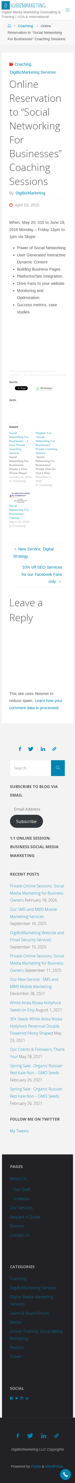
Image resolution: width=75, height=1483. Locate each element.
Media (15, 1322)
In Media (21, 1198)
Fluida (35, 1466)
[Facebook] (20, 749)
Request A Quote (25, 1217)
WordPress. (54, 1466)
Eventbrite (61, 375)
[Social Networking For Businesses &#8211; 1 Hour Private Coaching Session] (22, 457)
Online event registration (21, 371)
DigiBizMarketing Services (33, 72)
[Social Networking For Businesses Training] (20, 497)
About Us (18, 1178)
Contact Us (20, 1235)
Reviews (17, 1226)
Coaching (25, 26)
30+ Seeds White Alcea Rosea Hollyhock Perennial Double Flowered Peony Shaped (36, 1026)
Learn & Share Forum (29, 1313)
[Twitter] (30, 749)
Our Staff (22, 1189)
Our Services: (22, 1207)
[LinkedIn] (43, 749)
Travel (15, 1356)
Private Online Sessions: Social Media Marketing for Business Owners (37, 893)
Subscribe (26, 821)
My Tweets (19, 1131)
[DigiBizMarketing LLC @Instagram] (54, 749)
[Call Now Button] (65, 1474)
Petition (17, 1347)
